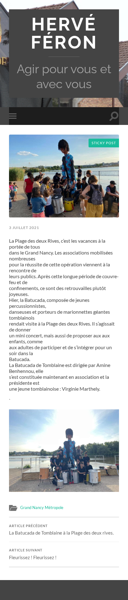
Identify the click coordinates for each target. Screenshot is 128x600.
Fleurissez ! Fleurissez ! (33, 554)
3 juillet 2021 (24, 227)
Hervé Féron (64, 33)
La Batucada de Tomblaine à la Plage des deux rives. (61, 530)
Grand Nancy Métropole (41, 507)
